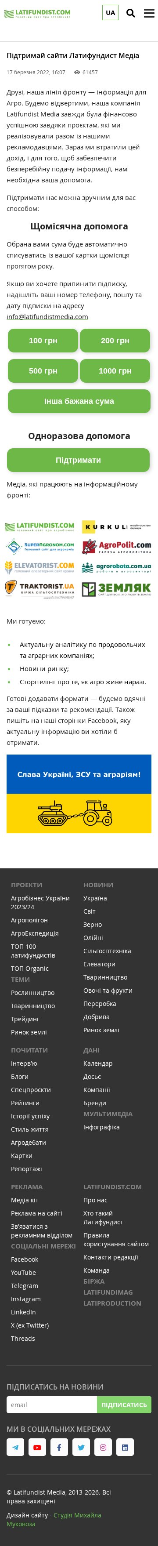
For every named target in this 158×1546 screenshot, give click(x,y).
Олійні (93, 937)
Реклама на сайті (36, 1213)
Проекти (26, 884)
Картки (21, 1155)
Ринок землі (29, 1032)
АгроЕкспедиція (35, 933)
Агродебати (28, 1142)
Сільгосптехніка (107, 951)
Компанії (96, 1089)
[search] (131, 13)
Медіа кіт (25, 1200)
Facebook (24, 1259)
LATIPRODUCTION (112, 1303)
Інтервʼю (24, 1063)
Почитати (29, 1050)
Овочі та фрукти (108, 990)
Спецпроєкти (31, 1089)
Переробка (99, 1003)
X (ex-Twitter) (30, 1325)
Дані (91, 1050)
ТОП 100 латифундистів (33, 950)
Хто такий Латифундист (103, 1217)
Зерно (92, 924)
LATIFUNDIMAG (108, 1292)
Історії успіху (30, 1116)
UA (110, 12)
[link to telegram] (15, 1447)
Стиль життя (30, 1129)
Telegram (24, 1285)
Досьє (92, 1076)
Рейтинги (25, 1103)
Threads (23, 1338)
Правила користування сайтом (116, 1239)
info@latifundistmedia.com (47, 316)
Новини (98, 884)
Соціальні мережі (43, 1246)
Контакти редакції (110, 1257)
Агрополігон (29, 920)
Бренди (94, 1103)
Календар (98, 1063)
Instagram (26, 1299)
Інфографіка (101, 1127)
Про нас (95, 1200)
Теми (20, 979)
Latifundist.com (112, 1186)
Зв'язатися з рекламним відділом (41, 1230)
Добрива (96, 1017)
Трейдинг (25, 1019)
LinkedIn (23, 1312)
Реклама (27, 1186)
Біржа (93, 1281)
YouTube (23, 1272)
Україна (95, 898)
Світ (89, 911)
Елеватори (99, 964)
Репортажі (26, 1169)
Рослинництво (32, 992)
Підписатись (124, 1405)
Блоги (20, 1076)
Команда (96, 1270)
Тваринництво (33, 1006)
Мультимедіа (108, 1113)
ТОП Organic (30, 968)
